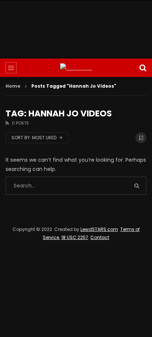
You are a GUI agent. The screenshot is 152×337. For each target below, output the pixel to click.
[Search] (143, 68)
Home (13, 86)
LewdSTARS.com (99, 229)
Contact (99, 237)
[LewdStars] (76, 68)
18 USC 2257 (74, 237)
